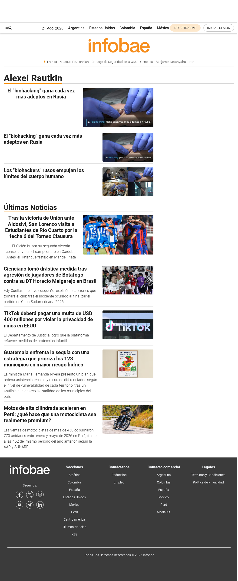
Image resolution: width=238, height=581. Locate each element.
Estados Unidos (102, 28)
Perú (74, 512)
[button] (8, 28)
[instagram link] (40, 494)
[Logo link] (119, 45)
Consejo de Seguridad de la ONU (114, 62)
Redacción (119, 475)
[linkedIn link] (40, 505)
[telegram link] (29, 505)
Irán (192, 62)
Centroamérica (74, 519)
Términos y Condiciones (208, 475)
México (163, 28)
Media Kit (163, 512)
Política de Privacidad (208, 482)
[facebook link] (19, 494)
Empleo (119, 482)
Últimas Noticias (74, 527)
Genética (146, 62)
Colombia (127, 28)
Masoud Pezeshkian (74, 62)
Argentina (76, 28)
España (146, 28)
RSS (74, 534)
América (74, 475)
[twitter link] (29, 494)
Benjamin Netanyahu (171, 62)
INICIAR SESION (218, 28)
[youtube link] (19, 505)
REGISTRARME (185, 28)
